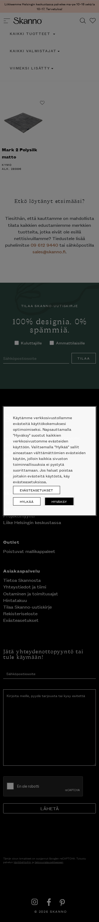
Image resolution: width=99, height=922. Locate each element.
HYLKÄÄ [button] (27, 501)
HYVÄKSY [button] (59, 501)
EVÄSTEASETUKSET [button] (36, 490)
